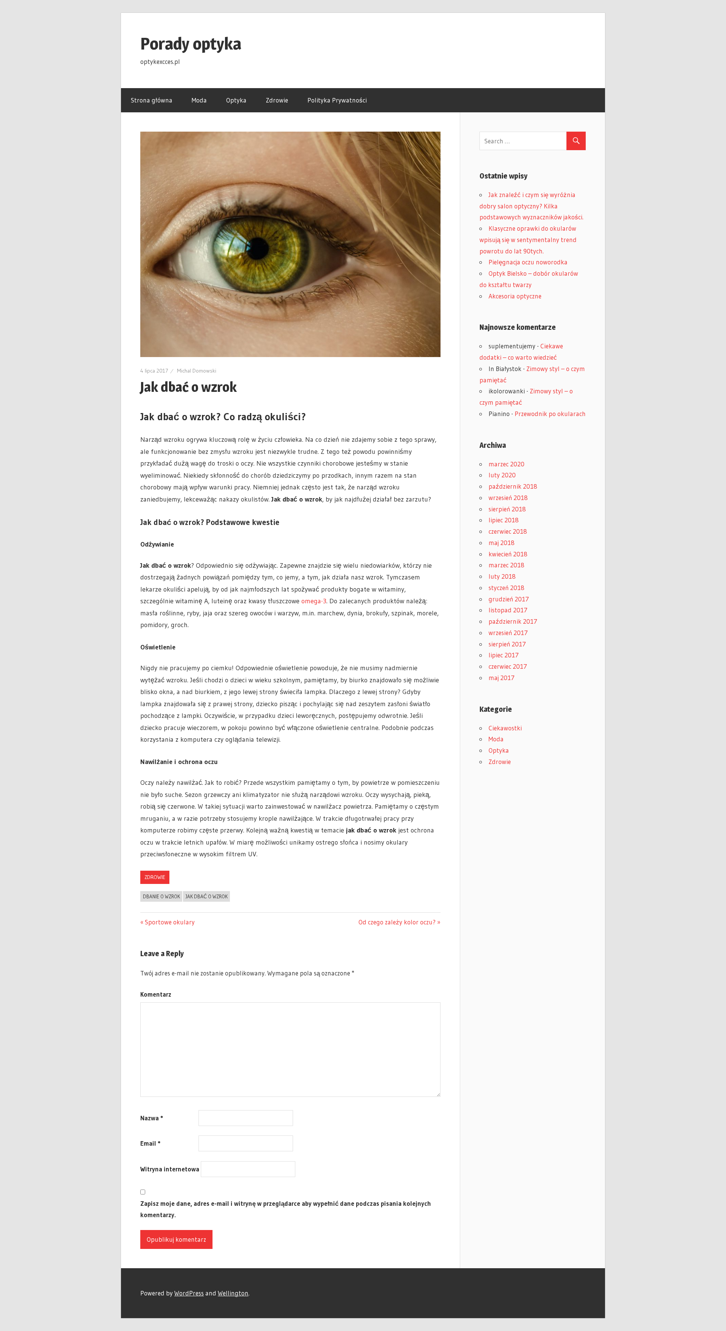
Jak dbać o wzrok (207, 896)
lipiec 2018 (504, 520)
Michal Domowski (196, 370)
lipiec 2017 (504, 655)
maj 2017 (502, 678)
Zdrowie (277, 100)
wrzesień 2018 (508, 498)
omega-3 (313, 601)
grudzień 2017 (509, 599)
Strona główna (151, 100)
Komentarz (155, 994)
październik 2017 (513, 621)
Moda (199, 100)
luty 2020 (502, 475)
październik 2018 (513, 486)
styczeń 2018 (506, 588)
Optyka (236, 100)
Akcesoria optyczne (515, 296)
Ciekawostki (505, 728)
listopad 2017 (508, 610)
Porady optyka (190, 43)
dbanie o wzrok (161, 896)
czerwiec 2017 (508, 666)
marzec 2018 (506, 565)
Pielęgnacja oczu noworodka (528, 262)
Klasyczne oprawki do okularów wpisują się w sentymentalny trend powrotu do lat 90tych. (528, 239)
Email (150, 1143)
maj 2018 (502, 543)
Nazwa (151, 1118)
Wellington (233, 1293)
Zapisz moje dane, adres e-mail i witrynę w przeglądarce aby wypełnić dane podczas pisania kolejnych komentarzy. (285, 1209)
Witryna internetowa (169, 1169)
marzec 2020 (506, 464)
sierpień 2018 (507, 509)
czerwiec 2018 (508, 531)
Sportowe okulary (170, 922)
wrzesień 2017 (508, 633)
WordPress (189, 1293)
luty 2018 (502, 576)
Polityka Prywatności (337, 100)
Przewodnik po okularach (550, 414)
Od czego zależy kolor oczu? (397, 922)
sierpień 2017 (507, 644)
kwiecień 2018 (508, 554)
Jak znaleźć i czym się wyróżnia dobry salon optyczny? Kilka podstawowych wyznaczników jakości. (531, 206)
